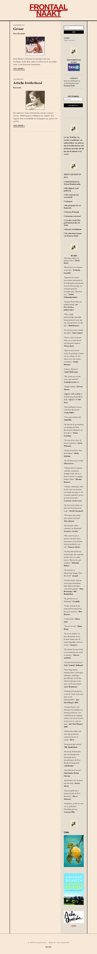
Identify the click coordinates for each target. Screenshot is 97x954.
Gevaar (18, 28)
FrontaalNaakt (48, 10)
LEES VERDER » (19, 68)
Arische (27, 82)
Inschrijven (73, 105)
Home (48, 947)
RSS (74, 926)
